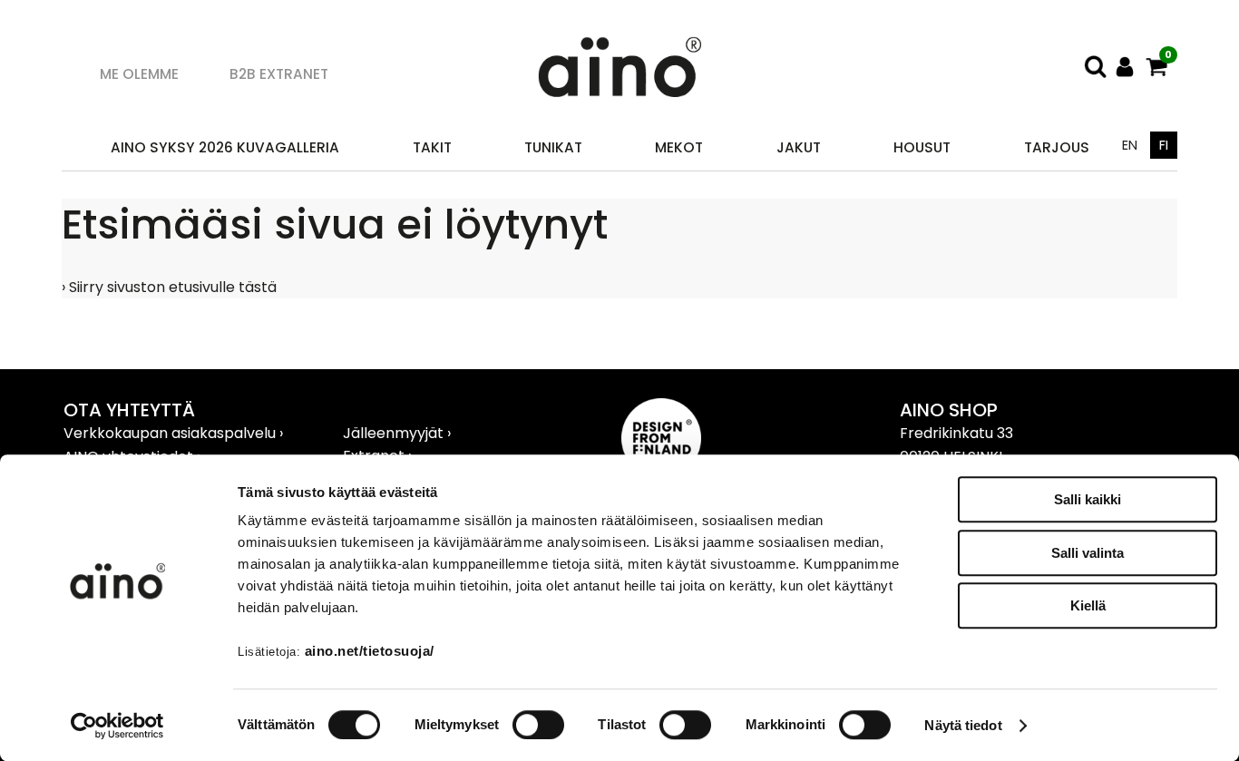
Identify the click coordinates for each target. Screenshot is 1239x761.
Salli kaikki (1087, 499)
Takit (432, 147)
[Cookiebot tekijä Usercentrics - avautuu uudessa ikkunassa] (117, 725)
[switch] (538, 724)
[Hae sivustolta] (1096, 66)
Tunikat (553, 147)
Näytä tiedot (962, 725)
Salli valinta (1087, 553)
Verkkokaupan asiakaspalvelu (171, 433)
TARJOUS (1056, 147)
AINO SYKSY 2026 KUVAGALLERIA (225, 147)
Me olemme (139, 73)
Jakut (798, 147)
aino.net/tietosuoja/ (369, 651)
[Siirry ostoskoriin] (1157, 66)
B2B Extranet (278, 73)
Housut (922, 147)
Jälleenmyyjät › (397, 433)
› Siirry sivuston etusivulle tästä (169, 287)
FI (1163, 145)
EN (1129, 145)
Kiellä (1088, 605)
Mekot (679, 147)
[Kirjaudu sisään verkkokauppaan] (1125, 66)
